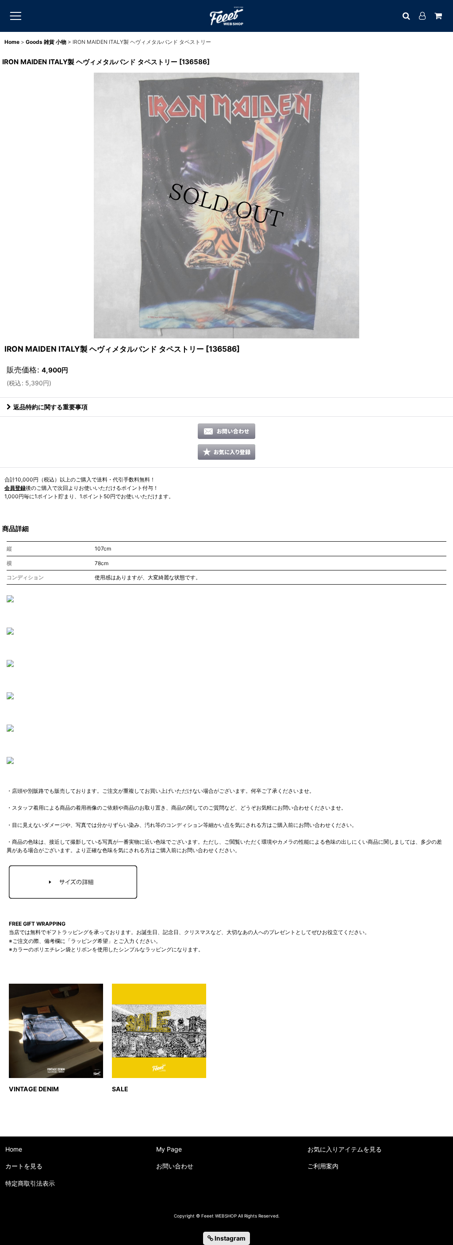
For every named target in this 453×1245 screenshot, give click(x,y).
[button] (226, 452)
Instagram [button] (229, 1238)
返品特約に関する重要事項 (50, 407)
